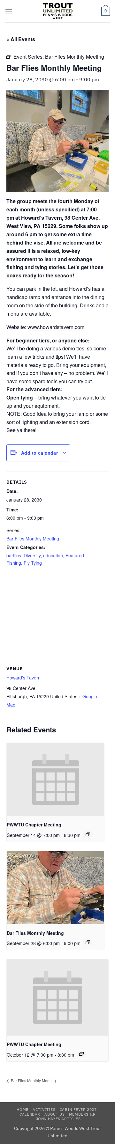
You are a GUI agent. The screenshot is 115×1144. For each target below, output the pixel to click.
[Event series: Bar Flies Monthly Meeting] (88, 942)
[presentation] (55, 779)
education (53, 555)
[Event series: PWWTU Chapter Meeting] (88, 834)
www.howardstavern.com (55, 327)
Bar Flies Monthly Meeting (32, 538)
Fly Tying (33, 563)
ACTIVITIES (44, 1109)
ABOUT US (54, 1114)
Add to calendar (39, 453)
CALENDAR (29, 1114)
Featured (74, 555)
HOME (22, 1109)
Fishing (13, 563)
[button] (8, 11)
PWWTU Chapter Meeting (34, 824)
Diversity (32, 555)
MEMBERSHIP (82, 1114)
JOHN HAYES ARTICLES (58, 1118)
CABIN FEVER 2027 (78, 1109)
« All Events (20, 39)
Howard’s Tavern (23, 677)
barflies (13, 555)
